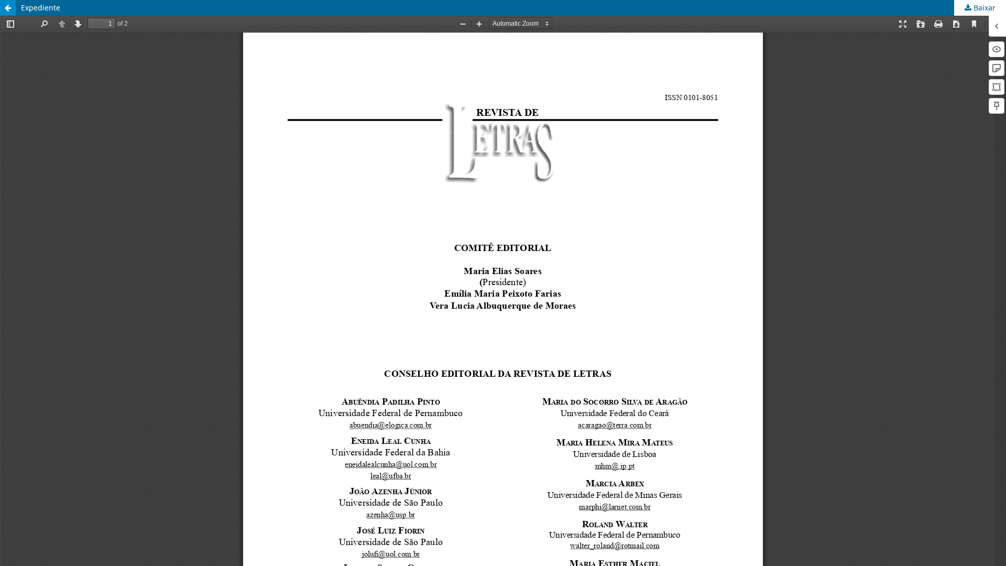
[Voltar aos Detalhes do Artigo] (8, 8)
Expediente (40, 8)
